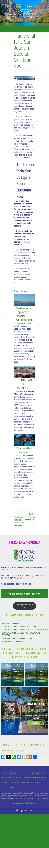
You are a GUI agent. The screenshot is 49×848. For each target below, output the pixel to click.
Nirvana (24, 803)
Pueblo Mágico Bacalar (30, 517)
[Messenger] (19, 757)
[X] (8, 757)
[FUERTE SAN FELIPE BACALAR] (24, 377)
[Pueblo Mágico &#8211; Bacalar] (24, 445)
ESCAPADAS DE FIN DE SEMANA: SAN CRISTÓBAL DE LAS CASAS (25, 630)
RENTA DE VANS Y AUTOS (31, 782)
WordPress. (32, 803)
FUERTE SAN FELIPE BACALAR (24, 384)
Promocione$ (15, 773)
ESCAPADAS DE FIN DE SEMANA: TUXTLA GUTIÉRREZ (21, 627)
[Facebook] (3, 757)
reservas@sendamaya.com (25, 606)
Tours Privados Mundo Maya (35, 778)
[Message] (24, 757)
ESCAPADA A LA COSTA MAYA (12, 642)
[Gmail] (29, 757)
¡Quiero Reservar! (8, 787)
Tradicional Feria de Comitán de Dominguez (19, 521)
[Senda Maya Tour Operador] (17, 810)
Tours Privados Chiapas (11, 778)
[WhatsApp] (13, 757)
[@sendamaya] (21, 810)
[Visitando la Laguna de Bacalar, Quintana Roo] (24, 305)
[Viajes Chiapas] (30, 810)
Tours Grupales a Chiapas (34, 773)
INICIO (4, 773)
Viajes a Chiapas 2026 (10, 782)
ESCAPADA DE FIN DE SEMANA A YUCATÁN (17, 638)
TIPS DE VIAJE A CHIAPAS (11, 624)
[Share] (35, 757)
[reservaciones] (26, 810)
